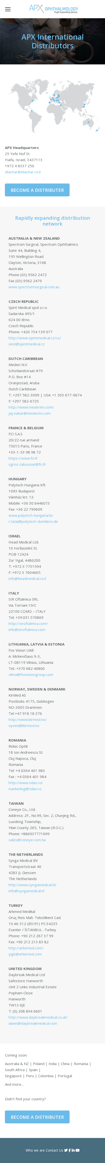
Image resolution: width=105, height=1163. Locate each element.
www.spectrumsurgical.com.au (34, 286)
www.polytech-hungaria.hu (31, 515)
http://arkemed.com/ (26, 947)
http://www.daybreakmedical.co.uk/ (38, 1017)
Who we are (35, 1150)
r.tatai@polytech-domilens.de (33, 521)
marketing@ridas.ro (25, 788)
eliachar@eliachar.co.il (23, 171)
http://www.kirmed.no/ (28, 719)
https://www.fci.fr (23, 458)
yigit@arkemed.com (25, 954)
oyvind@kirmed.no (24, 725)
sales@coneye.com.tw (27, 839)
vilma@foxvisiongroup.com (31, 674)
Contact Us (54, 1150)
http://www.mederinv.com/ (31, 407)
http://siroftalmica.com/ (28, 623)
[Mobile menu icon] (8, 9)
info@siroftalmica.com (27, 629)
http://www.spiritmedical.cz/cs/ (35, 337)
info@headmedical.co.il (27, 578)
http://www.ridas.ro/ (26, 782)
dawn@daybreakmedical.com (33, 1023)
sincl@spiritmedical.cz (27, 343)
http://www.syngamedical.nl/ (32, 884)
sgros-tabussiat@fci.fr (27, 464)
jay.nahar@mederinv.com (30, 413)
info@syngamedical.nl (26, 890)
